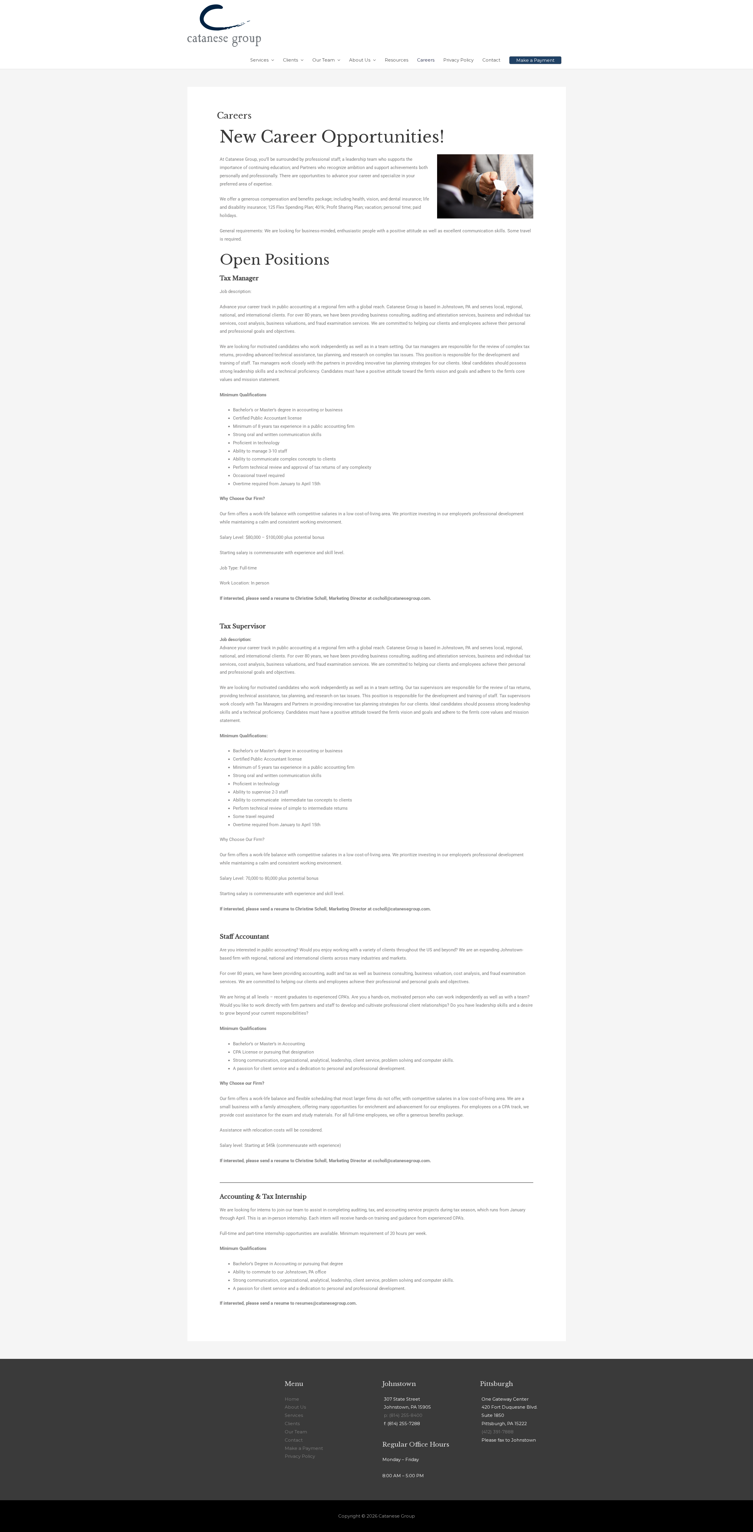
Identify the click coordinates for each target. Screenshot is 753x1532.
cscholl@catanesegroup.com (401, 598)
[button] (535, 60)
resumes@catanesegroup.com (325, 1303)
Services (259, 60)
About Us (359, 60)
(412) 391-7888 (498, 1432)
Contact (491, 60)
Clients (290, 60)
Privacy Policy (458, 60)
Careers (425, 60)
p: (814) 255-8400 (403, 1415)
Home (292, 1399)
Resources (396, 60)
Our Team (323, 60)
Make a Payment (304, 1448)
